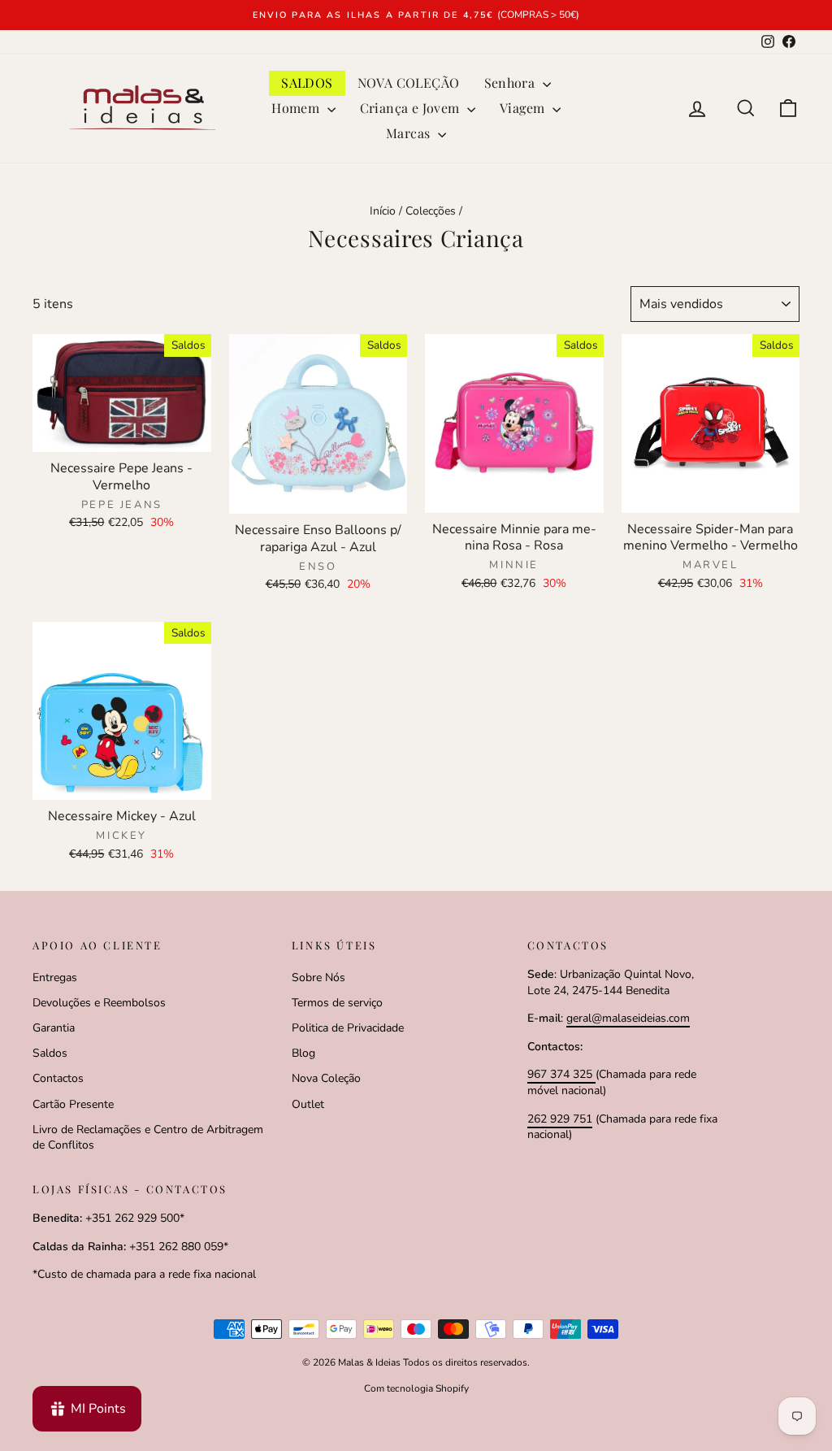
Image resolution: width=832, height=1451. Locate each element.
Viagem (524, 107)
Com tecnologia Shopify (416, 1388)
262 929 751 (559, 1119)
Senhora (511, 82)
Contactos (58, 1078)
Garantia (53, 1028)
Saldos (49, 1053)
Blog (303, 1053)
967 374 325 (561, 1074)
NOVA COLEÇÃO (409, 82)
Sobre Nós (318, 977)
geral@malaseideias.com (628, 1018)
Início (383, 211)
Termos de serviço (337, 1002)
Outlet (308, 1104)
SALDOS (306, 82)
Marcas (410, 132)
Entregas (54, 977)
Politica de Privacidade (348, 1028)
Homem (297, 107)
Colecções (430, 211)
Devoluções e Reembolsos (99, 1002)
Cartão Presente (73, 1104)
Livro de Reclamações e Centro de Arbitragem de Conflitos (147, 1137)
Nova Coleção (326, 1078)
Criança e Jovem (411, 107)
